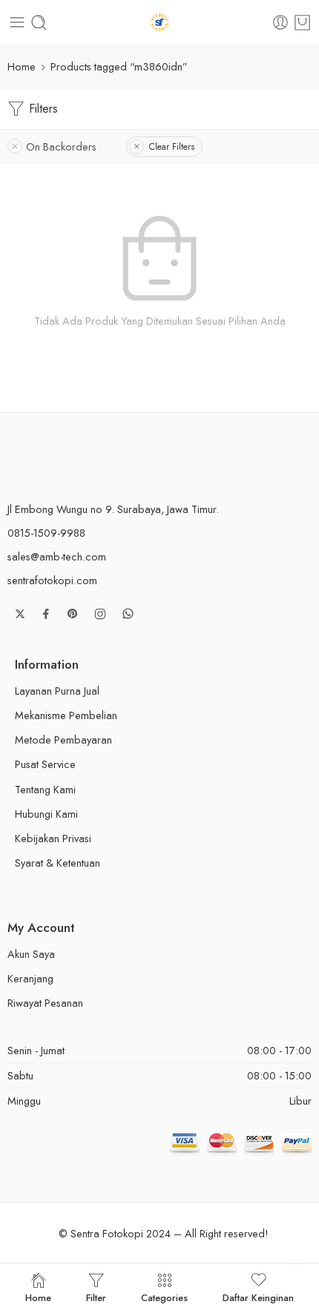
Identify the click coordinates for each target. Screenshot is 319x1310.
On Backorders (61, 146)
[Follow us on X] (20, 614)
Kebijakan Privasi (53, 838)
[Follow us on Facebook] (46, 614)
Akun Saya (31, 954)
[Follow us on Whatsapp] (128, 613)
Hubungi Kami (46, 813)
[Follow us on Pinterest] (73, 614)
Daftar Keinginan (258, 1297)
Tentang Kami (45, 789)
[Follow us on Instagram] (100, 614)
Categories (164, 1297)
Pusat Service (45, 764)
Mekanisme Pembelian (66, 715)
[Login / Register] (280, 22)
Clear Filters (171, 146)
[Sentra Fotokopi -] (160, 22)
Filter (96, 1297)
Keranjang (30, 978)
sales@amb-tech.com (56, 556)
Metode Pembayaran (63, 739)
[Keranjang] (302, 22)
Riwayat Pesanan (45, 1002)
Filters (41, 108)
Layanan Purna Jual (57, 690)
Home (21, 66)
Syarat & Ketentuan (57, 862)
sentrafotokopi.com (52, 580)
